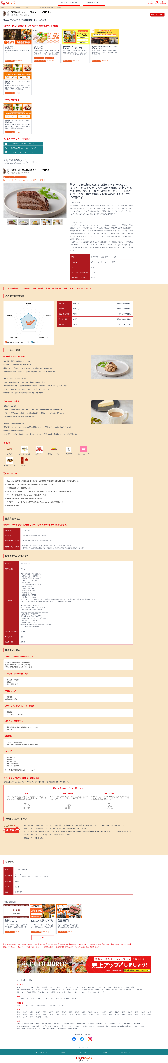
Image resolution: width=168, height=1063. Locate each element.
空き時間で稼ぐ (64, 944)
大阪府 (51, 1014)
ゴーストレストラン (35, 7)
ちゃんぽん (82, 992)
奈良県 (64, 1014)
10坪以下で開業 (125, 944)
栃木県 (70, 1012)
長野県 (123, 1012)
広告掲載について (126, 1052)
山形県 (51, 1012)
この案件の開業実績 (11, 288)
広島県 (97, 1014)
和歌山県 (71, 1014)
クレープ (75, 989)
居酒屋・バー (91, 987)
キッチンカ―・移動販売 (62, 998)
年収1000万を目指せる (49, 1028)
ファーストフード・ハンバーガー (90, 989)
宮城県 (38, 1012)
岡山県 (91, 1014)
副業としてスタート (36, 947)
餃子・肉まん (107, 987)
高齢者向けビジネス (95, 944)
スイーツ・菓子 (35, 987)
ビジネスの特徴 (26, 288)
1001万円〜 (62, 1005)
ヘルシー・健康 (80, 987)
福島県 (57, 1012)
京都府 (44, 1014)
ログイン (157, 4)
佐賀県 (143, 1014)
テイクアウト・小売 (22, 998)
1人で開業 (73, 944)
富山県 (130, 1012)
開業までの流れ (69, 288)
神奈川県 (103, 1012)
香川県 (117, 1014)
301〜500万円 (41, 1005)
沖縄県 (46, 1017)
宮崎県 (31, 1017)
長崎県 (149, 1014)
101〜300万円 (30, 1005)
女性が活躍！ (106, 944)
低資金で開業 (85, 947)
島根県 (84, 1014)
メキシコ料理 (51, 992)
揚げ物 (69, 992)
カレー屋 (139, 989)
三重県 (31, 1014)
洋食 (89, 992)
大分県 (25, 1017)
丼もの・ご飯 (61, 992)
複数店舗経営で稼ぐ (49, 947)
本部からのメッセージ (84, 288)
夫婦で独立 (42, 944)
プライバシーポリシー (42, 1052)
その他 (74, 998)
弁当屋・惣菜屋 (31, 992)
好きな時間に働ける (52, 944)
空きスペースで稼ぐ (23, 947)
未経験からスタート (82, 944)
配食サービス (20, 992)
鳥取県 (78, 1014)
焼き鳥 (69, 989)
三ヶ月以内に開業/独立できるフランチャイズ (23, 148)
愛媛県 (123, 1014)
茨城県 (64, 1012)
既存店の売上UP (94, 947)
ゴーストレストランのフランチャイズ (23, 152)
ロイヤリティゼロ (139, 1026)
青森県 (25, 1012)
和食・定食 (41, 992)
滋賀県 (38, 1014)
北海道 (18, 1012)
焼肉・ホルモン (118, 987)
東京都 (96, 1012)
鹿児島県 (38, 1017)
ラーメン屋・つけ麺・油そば (25, 989)
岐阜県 (149, 1012)
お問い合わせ (84, 1052)
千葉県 (90, 1012)
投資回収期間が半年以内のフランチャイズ (68, 947)
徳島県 (110, 1014)
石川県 (136, 1012)
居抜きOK (7, 947)
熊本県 (18, 1017)
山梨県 (110, 1012)
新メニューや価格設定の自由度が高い (121, 1026)
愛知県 (25, 1014)
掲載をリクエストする (157, 14)
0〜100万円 (20, 1005)
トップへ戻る (85, 1047)
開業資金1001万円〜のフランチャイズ (23, 144)
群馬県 (77, 1012)
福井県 (143, 1012)
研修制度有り (115, 944)
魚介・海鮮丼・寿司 (98, 992)
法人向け (13, 947)
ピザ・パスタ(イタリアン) (127, 989)
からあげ (114, 989)
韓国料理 (44, 987)
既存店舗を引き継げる (23, 1026)
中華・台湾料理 (69, 987)
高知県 (130, 1014)
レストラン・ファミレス (57, 989)
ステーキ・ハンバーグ (56, 987)
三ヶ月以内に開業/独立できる (12, 944)
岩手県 (31, 1012)
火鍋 (75, 992)
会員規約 (63, 1052)
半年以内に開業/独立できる (29, 944)
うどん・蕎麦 (106, 989)
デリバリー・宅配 (48, 998)
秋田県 (44, 1012)
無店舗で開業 (35, 1026)
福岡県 (136, 1014)
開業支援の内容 (38, 288)
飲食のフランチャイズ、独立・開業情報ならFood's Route (14, 7)
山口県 (104, 1014)
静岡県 (18, 1014)
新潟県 (117, 1012)
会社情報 (105, 1052)
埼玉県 (83, 1012)
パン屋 (99, 987)
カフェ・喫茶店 (130, 987)
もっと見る (43, 938)
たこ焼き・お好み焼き (42, 989)
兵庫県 (57, 1014)
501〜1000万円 (51, 1005)
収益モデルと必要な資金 (54, 288)
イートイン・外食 (35, 998)
